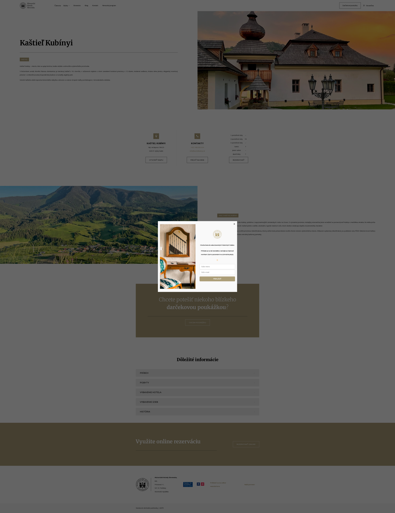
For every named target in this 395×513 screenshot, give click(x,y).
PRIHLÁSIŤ (217, 279)
